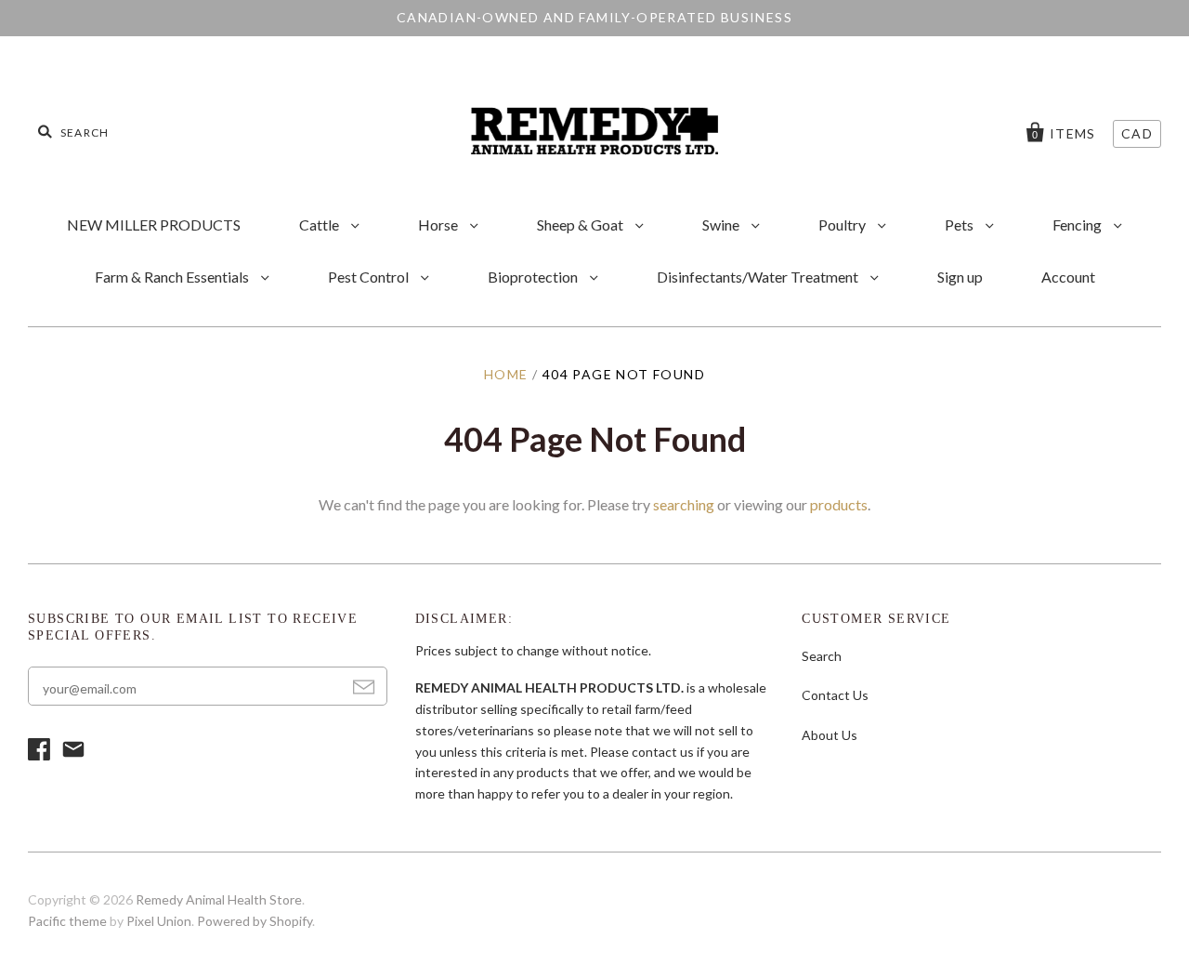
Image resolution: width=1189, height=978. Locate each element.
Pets (960, 224)
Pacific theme (67, 921)
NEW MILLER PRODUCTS (154, 224)
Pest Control (370, 276)
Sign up (960, 276)
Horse (439, 224)
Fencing (1078, 224)
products (839, 504)
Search (822, 656)
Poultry (843, 224)
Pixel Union (158, 921)
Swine (722, 224)
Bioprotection (534, 276)
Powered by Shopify (254, 921)
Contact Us (835, 695)
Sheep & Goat (581, 224)
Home (506, 374)
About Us (829, 735)
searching (683, 504)
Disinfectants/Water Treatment (759, 276)
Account (1068, 276)
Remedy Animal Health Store (219, 899)
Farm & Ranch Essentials (173, 276)
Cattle (320, 224)
